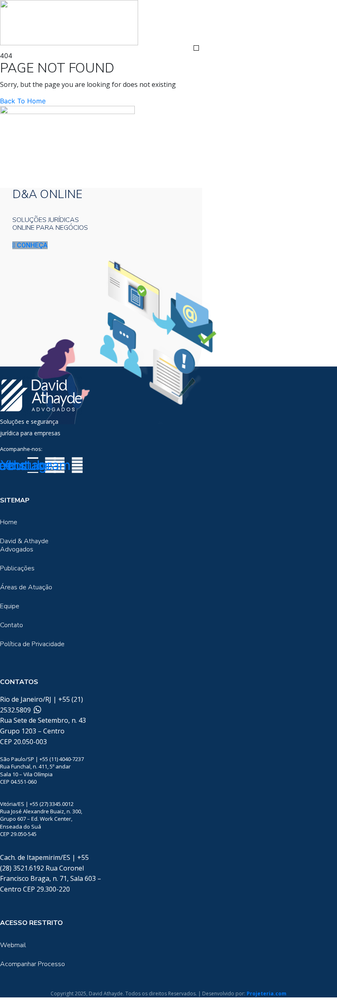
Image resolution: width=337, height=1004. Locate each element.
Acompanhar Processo (32, 964)
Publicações (17, 568)
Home (8, 522)
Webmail (13, 945)
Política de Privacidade (32, 644)
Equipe (9, 606)
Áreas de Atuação (26, 587)
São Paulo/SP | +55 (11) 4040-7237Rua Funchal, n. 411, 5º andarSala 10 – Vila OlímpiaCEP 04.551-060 (42, 770)
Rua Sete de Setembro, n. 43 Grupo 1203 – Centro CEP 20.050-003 (43, 731)
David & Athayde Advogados (24, 545)
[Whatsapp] (36, 709)
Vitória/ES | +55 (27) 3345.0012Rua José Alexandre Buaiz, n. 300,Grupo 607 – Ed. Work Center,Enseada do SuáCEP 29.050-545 (41, 819)
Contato (11, 625)
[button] (196, 48)
